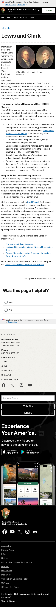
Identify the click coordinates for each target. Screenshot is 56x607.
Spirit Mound (33, 202)
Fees (32, 17)
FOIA (3, 554)
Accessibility (6, 546)
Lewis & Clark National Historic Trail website (24, 264)
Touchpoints (12, 322)
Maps (16, 17)
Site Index (8, 370)
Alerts (9, 17)
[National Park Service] (3, 10)
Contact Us (7, 357)
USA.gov (5, 583)
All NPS (28, 412)
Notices (4, 558)
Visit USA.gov (9, 601)
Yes (11, 302)
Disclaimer (5, 575)
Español (7, 375)
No (10, 310)
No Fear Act (6, 570)
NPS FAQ (5, 566)
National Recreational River (22, 10)
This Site (28, 406)
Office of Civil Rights (10, 587)
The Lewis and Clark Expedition (20, 244)
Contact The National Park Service (16, 562)
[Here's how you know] (28, 3)
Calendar (24, 17)
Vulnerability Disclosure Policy (14, 579)
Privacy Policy (7, 550)
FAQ (5, 366)
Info (2, 17)
